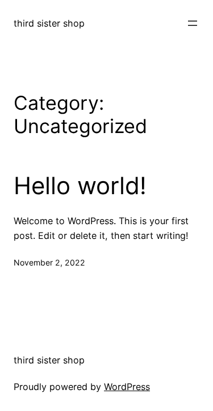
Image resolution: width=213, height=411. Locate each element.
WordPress (127, 386)
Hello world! (80, 186)
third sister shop (49, 23)
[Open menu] (192, 23)
